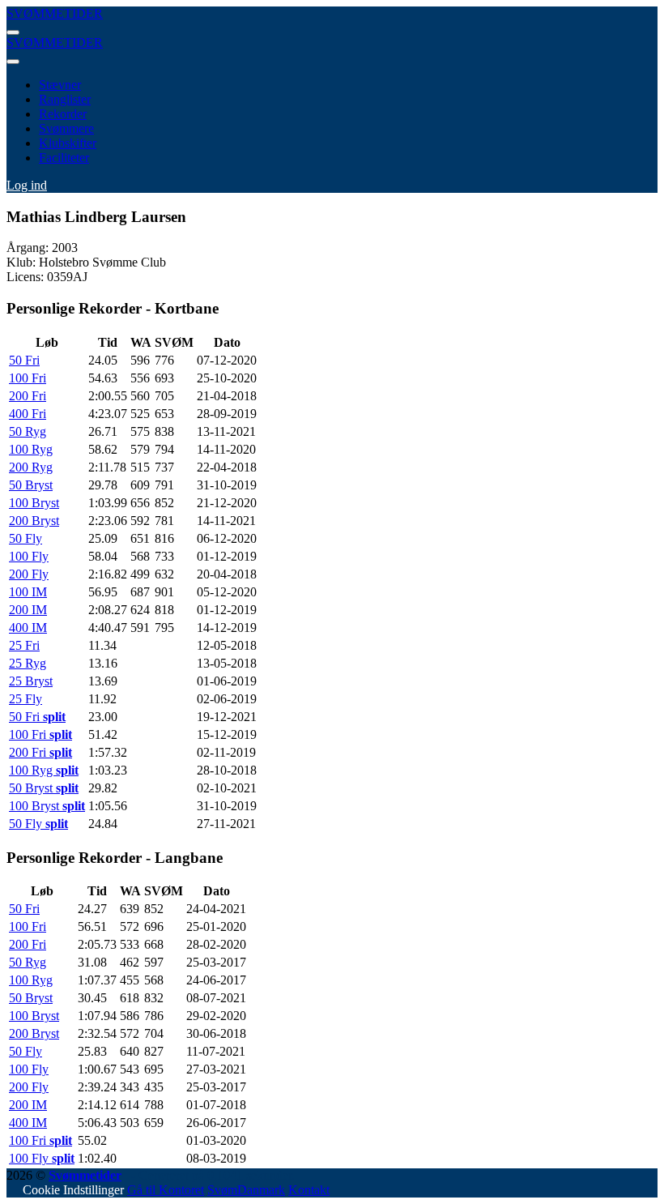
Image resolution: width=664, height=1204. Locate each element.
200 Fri (27, 396)
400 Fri (27, 414)
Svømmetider (85, 1175)
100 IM (28, 592)
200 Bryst (34, 520)
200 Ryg (31, 467)
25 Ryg (27, 663)
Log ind (26, 185)
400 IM (28, 627)
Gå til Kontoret (165, 1190)
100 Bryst (34, 503)
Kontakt (309, 1190)
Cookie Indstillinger (73, 1190)
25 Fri (24, 645)
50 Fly (25, 538)
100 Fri (27, 378)
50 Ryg (27, 431)
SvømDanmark (246, 1190)
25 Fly (25, 699)
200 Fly (29, 574)
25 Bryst (31, 681)
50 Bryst (31, 485)
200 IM (28, 610)
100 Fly (29, 556)
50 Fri (24, 360)
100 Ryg (31, 449)
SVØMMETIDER (54, 13)
